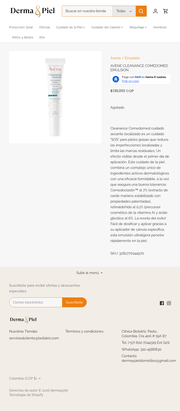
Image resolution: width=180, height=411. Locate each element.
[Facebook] (162, 302)
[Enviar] (141, 11)
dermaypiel (59, 390)
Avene (115, 58)
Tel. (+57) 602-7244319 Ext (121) (146, 343)
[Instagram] (169, 302)
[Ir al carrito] (166, 11)
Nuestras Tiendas (23, 331)
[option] (55, 97)
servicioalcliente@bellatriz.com (34, 338)
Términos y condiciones (84, 331)
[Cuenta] (155, 11)
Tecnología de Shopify (26, 395)
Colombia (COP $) (23, 378)
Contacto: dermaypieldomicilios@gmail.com (149, 358)
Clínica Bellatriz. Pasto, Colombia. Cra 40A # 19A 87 (144, 333)
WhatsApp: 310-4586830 (141, 349)
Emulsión (132, 58)
